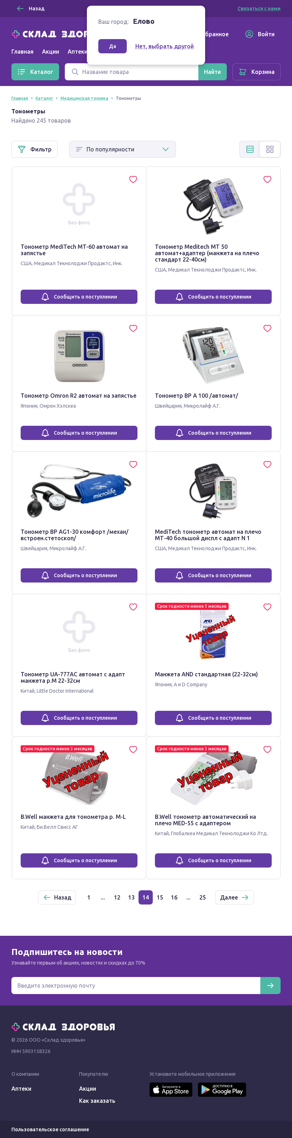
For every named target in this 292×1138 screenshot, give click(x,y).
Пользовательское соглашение (50, 1129)
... (103, 897)
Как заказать (97, 1100)
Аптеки (21, 1088)
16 (174, 897)
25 (202, 897)
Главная (22, 51)
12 (117, 897)
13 (131, 897)
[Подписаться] (270, 985)
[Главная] (64, 33)
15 (160, 897)
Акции (50, 51)
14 (145, 897)
